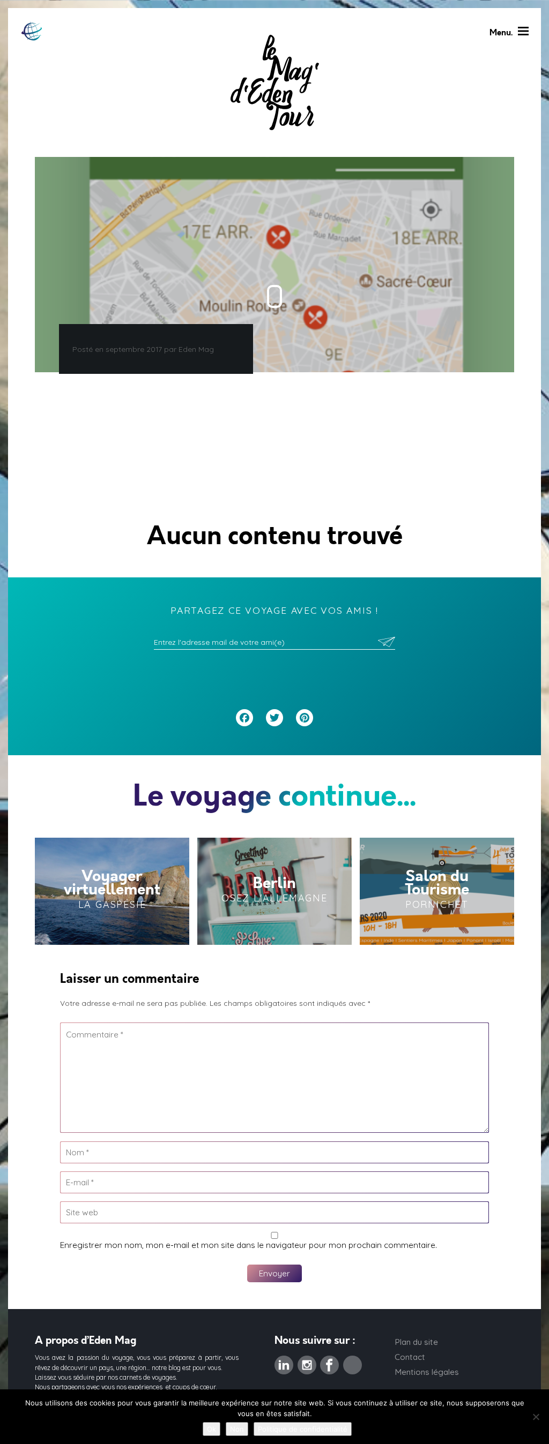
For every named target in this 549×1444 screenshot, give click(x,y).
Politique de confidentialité (302, 1429)
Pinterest (352, 1362)
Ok (211, 1429)
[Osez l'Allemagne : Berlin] (274, 891)
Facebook (329, 1362)
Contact (410, 1357)
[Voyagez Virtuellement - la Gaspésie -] (112, 891)
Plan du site (416, 1342)
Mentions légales (427, 1372)
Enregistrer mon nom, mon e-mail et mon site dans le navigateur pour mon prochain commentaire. (248, 1245)
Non (237, 1429)
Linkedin (283, 1362)
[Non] (535, 1416)
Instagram (307, 1362)
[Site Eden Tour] (31, 31)
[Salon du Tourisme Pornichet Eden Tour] (437, 891)
